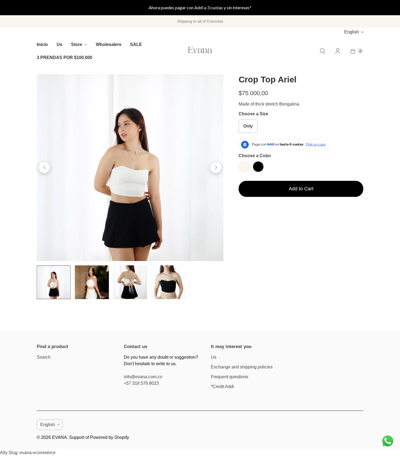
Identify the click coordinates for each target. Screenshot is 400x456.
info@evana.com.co (143, 376)
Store (76, 44)
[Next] (215, 167)
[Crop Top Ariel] (130, 167)
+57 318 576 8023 (141, 383)
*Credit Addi (222, 386)
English (351, 32)
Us (59, 44)
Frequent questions (229, 376)
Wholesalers (108, 44)
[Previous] (44, 167)
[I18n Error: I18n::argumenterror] (53, 282)
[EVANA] (200, 51)
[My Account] (337, 51)
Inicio (42, 44)
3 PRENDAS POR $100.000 (64, 57)
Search (44, 357)
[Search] (322, 51)
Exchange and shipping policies (242, 367)
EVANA (59, 437)
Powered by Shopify (109, 437)
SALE (136, 44)
